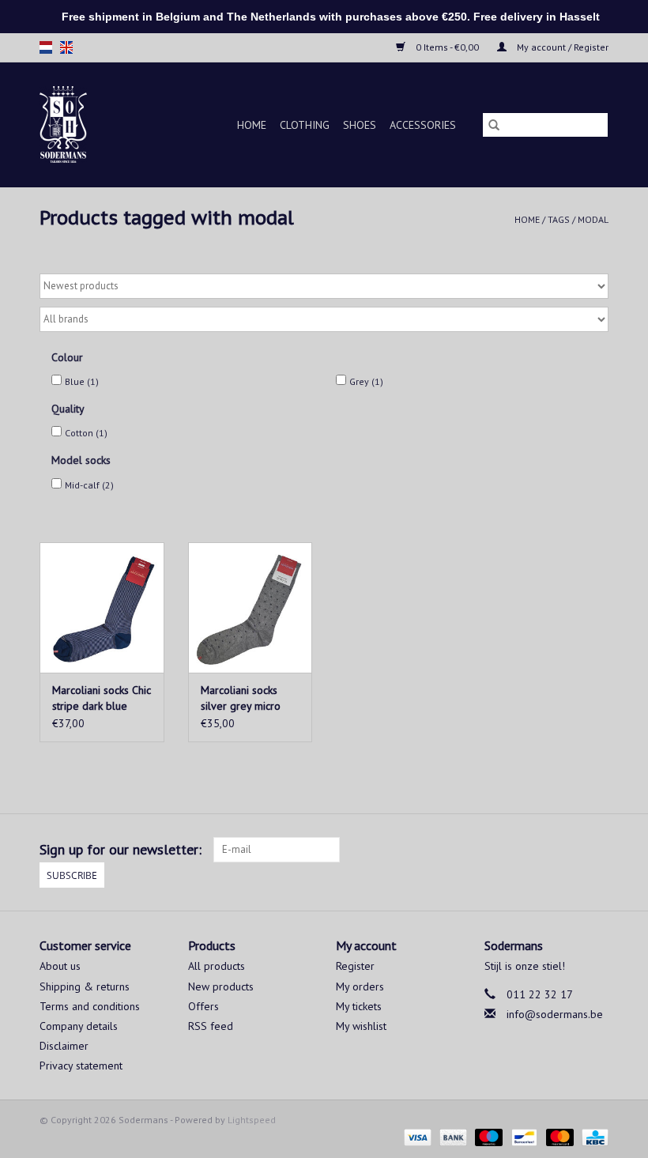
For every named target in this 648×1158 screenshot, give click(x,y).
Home (251, 125)
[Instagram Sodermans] (595, 849)
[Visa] (416, 1136)
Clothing (305, 125)
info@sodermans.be (555, 1014)
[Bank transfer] (451, 1136)
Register (355, 966)
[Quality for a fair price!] (72, 124)
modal (593, 219)
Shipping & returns (85, 986)
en (66, 47)
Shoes (359, 125)
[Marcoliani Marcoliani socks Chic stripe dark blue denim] (102, 607)
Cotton (86, 433)
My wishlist (361, 1026)
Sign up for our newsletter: (121, 849)
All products (216, 966)
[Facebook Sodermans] (567, 849)
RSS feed (210, 1026)
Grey (366, 381)
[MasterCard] (558, 1136)
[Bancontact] (522, 1136)
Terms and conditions (90, 1006)
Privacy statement (81, 1065)
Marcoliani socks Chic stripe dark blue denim (101, 698)
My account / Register (561, 47)
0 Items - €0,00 (447, 47)
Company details (79, 1026)
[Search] (494, 125)
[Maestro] (487, 1136)
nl (46, 47)
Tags (559, 219)
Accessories (423, 125)
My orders (360, 986)
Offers (203, 1006)
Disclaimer (64, 1046)
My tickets (359, 1006)
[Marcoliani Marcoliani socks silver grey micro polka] (250, 607)
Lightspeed (252, 1120)
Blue (82, 381)
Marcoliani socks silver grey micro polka (241, 698)
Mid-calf (89, 485)
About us (60, 966)
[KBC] (592, 1136)
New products (221, 986)
